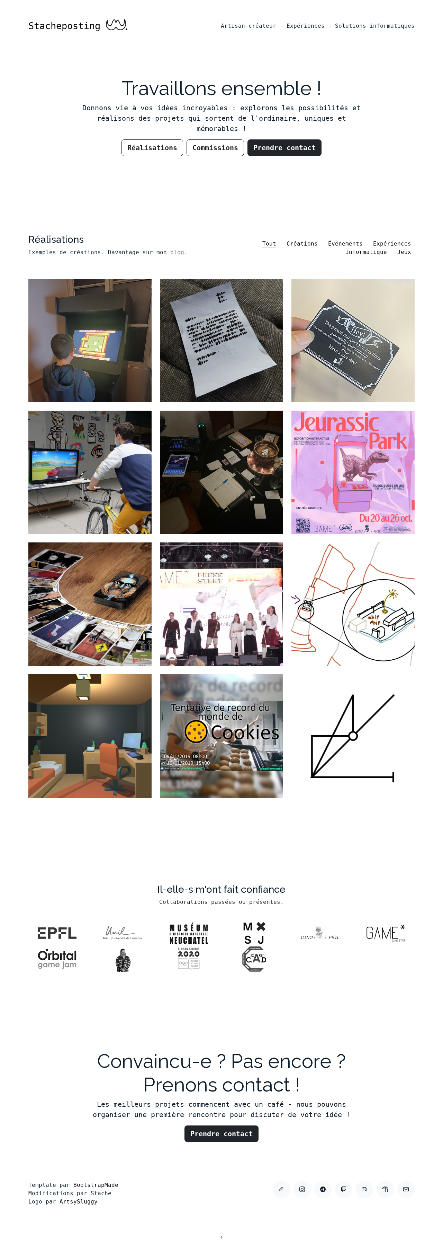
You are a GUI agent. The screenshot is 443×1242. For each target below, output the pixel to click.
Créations (302, 243)
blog (177, 252)
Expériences (392, 243)
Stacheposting (67, 25)
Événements (345, 243)
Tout (269, 243)
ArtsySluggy (79, 1201)
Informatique (366, 252)
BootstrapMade (95, 1185)
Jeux (404, 252)
